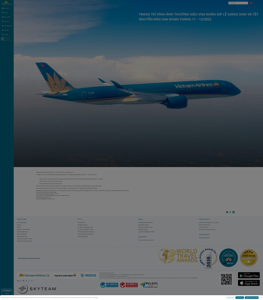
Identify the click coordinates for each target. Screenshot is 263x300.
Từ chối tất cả (239, 297)
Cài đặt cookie (230, 297)
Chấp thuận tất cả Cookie (252, 297)
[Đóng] (261, 297)
